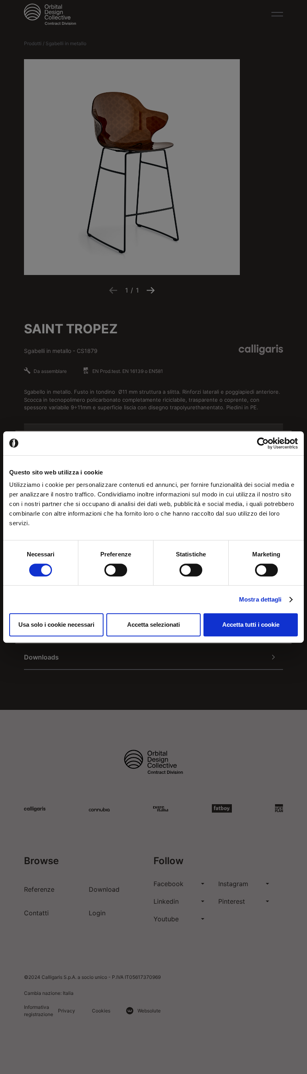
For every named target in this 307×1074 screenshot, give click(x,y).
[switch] (115, 570)
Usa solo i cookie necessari (56, 624)
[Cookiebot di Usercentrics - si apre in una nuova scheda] (263, 443)
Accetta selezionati (153, 624)
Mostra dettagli (260, 599)
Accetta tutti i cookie (250, 624)
